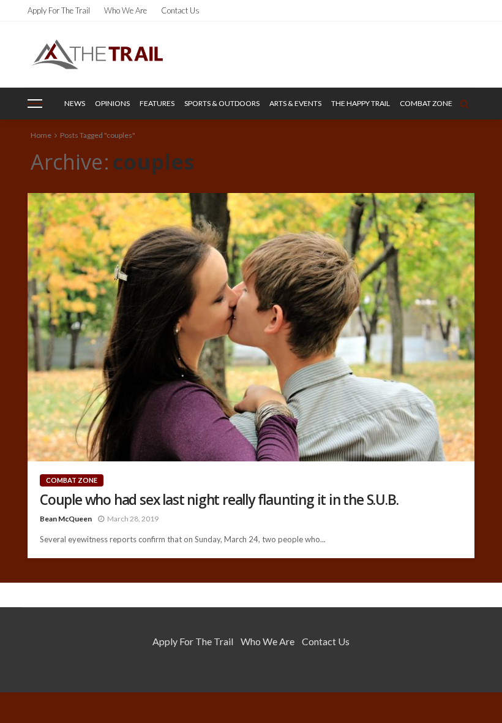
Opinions (112, 103)
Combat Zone (426, 103)
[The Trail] (97, 54)
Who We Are (125, 10)
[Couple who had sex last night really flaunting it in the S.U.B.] (251, 327)
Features (157, 103)
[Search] (464, 103)
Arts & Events (295, 103)
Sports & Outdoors (222, 103)
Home (41, 135)
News (74, 103)
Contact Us (180, 10)
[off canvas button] (35, 103)
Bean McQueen (66, 518)
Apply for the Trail (59, 10)
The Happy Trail (360, 103)
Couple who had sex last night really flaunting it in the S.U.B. (219, 499)
